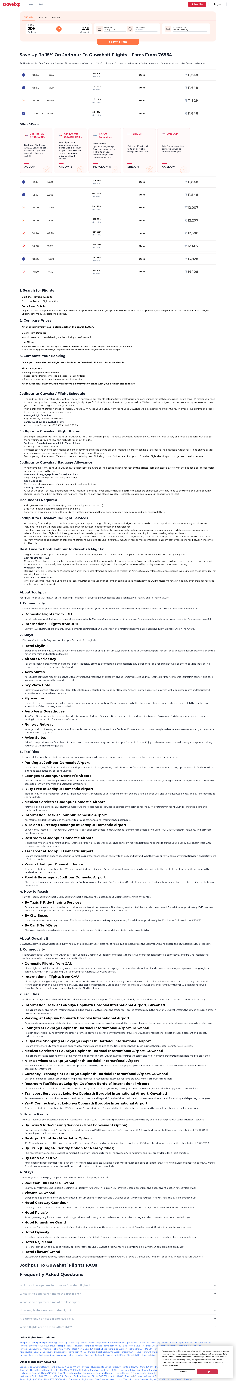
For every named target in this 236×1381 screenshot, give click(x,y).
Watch (32, 4)
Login (217, 4)
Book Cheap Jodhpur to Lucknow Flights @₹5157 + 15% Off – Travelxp (128, 1349)
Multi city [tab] (58, 17)
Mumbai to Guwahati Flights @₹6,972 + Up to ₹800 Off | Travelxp (160, 1379)
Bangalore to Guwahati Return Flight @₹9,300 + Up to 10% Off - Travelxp (54, 1367)
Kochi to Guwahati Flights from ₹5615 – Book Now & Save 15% (111, 1370)
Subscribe (197, 4)
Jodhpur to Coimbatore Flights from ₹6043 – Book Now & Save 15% (61, 1349)
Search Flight (118, 41)
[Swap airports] (59, 29)
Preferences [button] (173, 1365)
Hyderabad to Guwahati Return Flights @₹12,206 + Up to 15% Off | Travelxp (127, 1367)
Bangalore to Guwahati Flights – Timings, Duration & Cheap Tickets (114, 1373)
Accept (207, 1372)
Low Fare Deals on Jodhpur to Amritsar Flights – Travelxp (56, 1355)
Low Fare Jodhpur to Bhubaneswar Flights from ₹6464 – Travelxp (65, 1352)
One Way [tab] (28, 17)
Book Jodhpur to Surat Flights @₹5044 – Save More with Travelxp (128, 1352)
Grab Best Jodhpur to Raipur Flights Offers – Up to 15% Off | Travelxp (117, 1355)
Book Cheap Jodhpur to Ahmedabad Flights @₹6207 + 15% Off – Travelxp (124, 1342)
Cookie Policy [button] (179, 1363)
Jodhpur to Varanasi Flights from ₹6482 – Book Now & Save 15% (114, 1346)
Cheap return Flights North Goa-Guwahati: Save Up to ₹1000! (98, 1379)
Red (41, 4)
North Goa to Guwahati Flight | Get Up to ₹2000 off (55, 1370)
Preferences (184, 1372)
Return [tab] (43, 17)
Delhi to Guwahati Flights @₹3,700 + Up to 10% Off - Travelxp (103, 1376)
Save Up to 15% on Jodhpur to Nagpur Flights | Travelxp (55, 1346)
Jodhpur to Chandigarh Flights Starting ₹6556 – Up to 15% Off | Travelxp (53, 1342)
